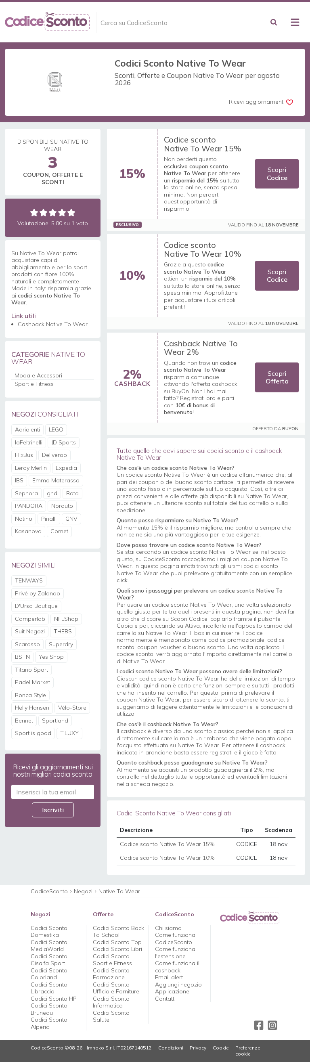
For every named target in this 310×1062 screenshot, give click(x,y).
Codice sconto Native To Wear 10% (202, 249)
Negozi (83, 891)
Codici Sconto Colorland (49, 974)
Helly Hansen (32, 707)
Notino (23, 518)
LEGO (56, 429)
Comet (59, 531)
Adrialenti (27, 429)
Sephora (26, 493)
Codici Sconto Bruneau (49, 1009)
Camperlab (30, 618)
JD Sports (63, 442)
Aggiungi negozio (178, 984)
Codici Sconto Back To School (118, 931)
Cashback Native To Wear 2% (201, 347)
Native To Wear (119, 891)
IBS (19, 480)
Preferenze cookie (247, 1051)
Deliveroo (54, 455)
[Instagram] (272, 1025)
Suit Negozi (30, 631)
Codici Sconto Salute (111, 1016)
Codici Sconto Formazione (111, 974)
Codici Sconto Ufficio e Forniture (116, 988)
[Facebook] (258, 1025)
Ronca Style (30, 695)
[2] (43, 212)
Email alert (169, 977)
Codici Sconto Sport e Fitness (112, 960)
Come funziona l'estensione (175, 952)
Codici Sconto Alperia (49, 1023)
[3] (52, 212)
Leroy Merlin (31, 467)
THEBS (63, 631)
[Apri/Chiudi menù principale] (295, 22)
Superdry (61, 644)
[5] (71, 212)
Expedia (66, 467)
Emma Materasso (56, 480)
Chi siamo (168, 928)
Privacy (198, 1048)
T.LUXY (69, 733)
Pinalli (49, 518)
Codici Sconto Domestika (49, 931)
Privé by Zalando (37, 593)
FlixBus (24, 455)
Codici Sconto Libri (117, 949)
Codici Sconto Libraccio (49, 988)
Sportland (55, 720)
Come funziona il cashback (177, 966)
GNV (71, 518)
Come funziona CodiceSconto (175, 938)
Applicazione (172, 991)
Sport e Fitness (34, 384)
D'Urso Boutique (36, 606)
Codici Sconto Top (117, 942)
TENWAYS (29, 580)
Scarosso (27, 644)
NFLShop (66, 618)
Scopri (277, 173)
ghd (52, 493)
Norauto (62, 505)
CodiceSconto (49, 891)
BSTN (22, 656)
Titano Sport (31, 669)
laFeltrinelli (28, 442)
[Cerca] (274, 22)
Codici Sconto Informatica (111, 1002)
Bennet (24, 720)
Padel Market (32, 682)
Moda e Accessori (38, 375)
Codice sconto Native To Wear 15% (202, 143)
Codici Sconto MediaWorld (49, 945)
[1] (34, 212)
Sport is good (33, 733)
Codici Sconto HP (54, 998)
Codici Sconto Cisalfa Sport (49, 960)
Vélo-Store (72, 707)
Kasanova (28, 531)
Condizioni (170, 1048)
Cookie (221, 1048)
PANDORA (28, 505)
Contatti (165, 998)
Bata (72, 493)
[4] (62, 212)
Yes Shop (51, 656)
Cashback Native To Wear (53, 324)
